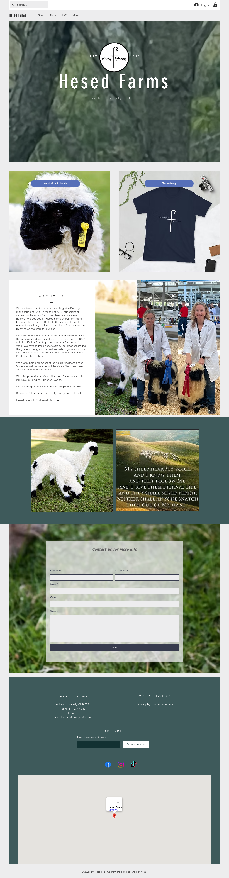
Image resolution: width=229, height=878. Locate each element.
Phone (53, 597)
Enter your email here (90, 737)
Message (54, 610)
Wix (143, 871)
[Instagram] (121, 765)
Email (53, 584)
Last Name (120, 570)
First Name (55, 570)
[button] (215, 4)
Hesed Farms (17, 15)
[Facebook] (108, 765)
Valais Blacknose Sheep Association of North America (50, 367)
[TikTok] (133, 765)
